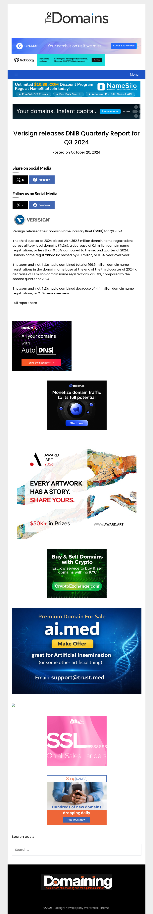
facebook (44, 179)
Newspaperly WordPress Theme (88, 908)
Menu (134, 74)
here (33, 303)
